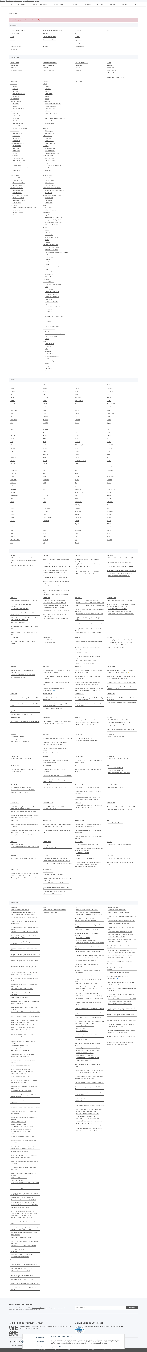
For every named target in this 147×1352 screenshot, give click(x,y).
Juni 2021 (77, 765)
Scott (44, 505)
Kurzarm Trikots (17, 178)
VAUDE (77, 533)
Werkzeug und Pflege (49, 361)
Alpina (77, 388)
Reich (44, 489)
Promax (45, 486)
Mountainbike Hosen (18, 133)
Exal (108, 426)
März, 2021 (14, 785)
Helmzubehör (16, 118)
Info (76, 907)
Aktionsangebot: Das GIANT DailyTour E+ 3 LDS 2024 (56, 683)
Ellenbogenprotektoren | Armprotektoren (24, 207)
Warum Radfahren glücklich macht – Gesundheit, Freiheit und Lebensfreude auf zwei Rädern (89, 689)
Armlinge (15, 86)
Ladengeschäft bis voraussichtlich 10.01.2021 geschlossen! (88, 792)
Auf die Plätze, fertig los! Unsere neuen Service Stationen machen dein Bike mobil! (24, 807)
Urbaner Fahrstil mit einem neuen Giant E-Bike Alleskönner (88, 837)
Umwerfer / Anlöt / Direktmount (54, 316)
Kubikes (45, 451)
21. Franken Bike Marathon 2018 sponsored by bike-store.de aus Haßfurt (56, 847)
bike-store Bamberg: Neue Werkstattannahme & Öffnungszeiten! (88, 677)
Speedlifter (110, 511)
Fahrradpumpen (47, 163)
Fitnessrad (78, 70)
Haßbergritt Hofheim (81, 652)
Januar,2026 (78, 597)
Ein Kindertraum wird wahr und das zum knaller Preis (56, 831)
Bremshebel (48, 121)
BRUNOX (45, 404)
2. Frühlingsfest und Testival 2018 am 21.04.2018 (25, 846)
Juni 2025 (109, 637)
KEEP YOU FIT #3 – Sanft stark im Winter (54, 602)
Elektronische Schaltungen (52, 306)
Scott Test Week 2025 (49, 642)
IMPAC (109, 442)
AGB (76, 33)
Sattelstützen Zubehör (51, 301)
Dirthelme (15, 113)
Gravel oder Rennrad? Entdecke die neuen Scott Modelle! (88, 642)
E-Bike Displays (49, 141)
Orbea (44, 476)
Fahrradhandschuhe (16, 101)
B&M (76, 394)
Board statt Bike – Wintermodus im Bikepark (56, 610)
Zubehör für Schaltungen (52, 326)
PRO (76, 483)
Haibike (77, 435)
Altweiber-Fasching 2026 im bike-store (54, 607)
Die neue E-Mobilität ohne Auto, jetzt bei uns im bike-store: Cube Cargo (56, 807)
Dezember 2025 (111, 597)
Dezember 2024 (47, 693)
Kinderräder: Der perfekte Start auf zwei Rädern (57, 566)
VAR (12, 533)
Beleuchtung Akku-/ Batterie (53, 103)
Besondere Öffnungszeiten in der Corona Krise (89, 805)
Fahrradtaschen (49, 343)
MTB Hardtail (14, 65)
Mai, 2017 (13, 856)
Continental (110, 413)
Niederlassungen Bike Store (18, 30)
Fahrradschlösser (48, 175)
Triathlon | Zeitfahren (49, 70)
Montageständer (49, 366)
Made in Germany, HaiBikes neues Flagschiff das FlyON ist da (24, 825)
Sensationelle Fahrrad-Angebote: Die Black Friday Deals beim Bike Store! (89, 698)
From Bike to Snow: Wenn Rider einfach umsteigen (89, 624)
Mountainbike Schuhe (19, 160)
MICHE (109, 460)
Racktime (13, 489)
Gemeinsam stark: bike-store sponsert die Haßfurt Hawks (25, 705)
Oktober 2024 (111, 693)
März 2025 (78, 666)
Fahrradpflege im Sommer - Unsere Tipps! (120, 640)
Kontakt (13, 40)
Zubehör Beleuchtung (51, 113)
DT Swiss (45, 419)
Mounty (77, 467)
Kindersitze (48, 232)
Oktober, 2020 (15, 802)
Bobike (45, 400)
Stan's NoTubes (47, 517)
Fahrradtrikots (15, 175)
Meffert (45, 460)
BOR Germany (79, 400)
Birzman (13, 400)
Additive (13, 388)
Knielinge (15, 91)
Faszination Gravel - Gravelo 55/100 (21, 758)
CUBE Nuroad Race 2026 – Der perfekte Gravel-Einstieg (24, 642)
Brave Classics (15, 404)
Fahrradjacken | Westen (17, 143)
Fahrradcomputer (50, 148)
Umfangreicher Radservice (18, 677)
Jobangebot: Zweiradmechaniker (52, 708)
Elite (12, 423)
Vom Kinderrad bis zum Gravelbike (53, 753)
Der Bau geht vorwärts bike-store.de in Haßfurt (24, 878)
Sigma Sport (46, 508)
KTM (12, 451)
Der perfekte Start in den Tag (19, 619)
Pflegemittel (48, 368)
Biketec (109, 397)
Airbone (45, 388)
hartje (12, 438)
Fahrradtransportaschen (52, 356)
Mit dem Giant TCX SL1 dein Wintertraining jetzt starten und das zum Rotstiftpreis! (88, 825)
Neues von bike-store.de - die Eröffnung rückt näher (120, 863)
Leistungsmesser (49, 150)
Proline (109, 483)
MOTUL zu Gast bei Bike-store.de (85, 725)
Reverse (13, 492)
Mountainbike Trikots (19, 183)
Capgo (44, 410)
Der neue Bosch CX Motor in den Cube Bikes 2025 (122, 702)
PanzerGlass (110, 476)
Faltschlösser (48, 178)
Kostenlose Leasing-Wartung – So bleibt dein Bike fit (25, 698)
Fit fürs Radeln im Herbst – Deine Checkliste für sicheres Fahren (88, 705)
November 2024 (79, 693)
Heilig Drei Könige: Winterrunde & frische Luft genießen (88, 629)
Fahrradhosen (15, 131)
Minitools (47, 363)
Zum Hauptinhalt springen (7, 1)
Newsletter (46, 46)
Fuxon (12, 432)
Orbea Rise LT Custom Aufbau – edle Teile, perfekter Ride (55, 615)
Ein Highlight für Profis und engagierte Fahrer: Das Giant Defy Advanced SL (57, 705)
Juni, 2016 (45, 856)
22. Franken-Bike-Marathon (115, 823)
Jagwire (45, 445)
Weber (77, 536)
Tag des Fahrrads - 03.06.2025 (116, 647)
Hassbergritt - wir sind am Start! (20, 739)
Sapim (44, 502)
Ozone (77, 476)
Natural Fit (14, 470)
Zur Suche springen (21, 1)
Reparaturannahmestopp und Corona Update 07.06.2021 (88, 770)
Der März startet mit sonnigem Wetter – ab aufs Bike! (24, 627)
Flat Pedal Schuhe (18, 158)
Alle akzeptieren (39, 1337)
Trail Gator (14, 527)
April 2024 (46, 734)
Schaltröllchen (49, 324)
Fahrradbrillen (15, 98)
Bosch (109, 400)
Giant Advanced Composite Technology (87, 844)
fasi (12, 429)
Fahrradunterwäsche (16, 188)
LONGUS (45, 454)
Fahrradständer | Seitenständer (52, 188)
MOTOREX (13, 467)
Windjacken (16, 153)
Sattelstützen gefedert (51, 294)
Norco (44, 473)
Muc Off (109, 467)
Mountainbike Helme (18, 123)
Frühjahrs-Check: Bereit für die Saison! (54, 600)
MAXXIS (13, 460)
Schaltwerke (48, 309)
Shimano (109, 505)
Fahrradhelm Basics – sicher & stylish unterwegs (57, 618)
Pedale (47, 98)
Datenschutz (62, 1346)
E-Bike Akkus (48, 138)
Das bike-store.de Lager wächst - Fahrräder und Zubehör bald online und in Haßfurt (24, 874)
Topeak (77, 524)
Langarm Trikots (17, 180)
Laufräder (45, 227)
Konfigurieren (40, 1341)
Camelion (109, 407)
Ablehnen (40, 1346)
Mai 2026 (77, 555)
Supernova (46, 520)
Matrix (77, 457)
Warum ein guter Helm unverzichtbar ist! (23, 675)
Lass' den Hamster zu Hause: (116, 787)
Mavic (108, 457)
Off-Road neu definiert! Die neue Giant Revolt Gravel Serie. (88, 831)
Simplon (77, 508)
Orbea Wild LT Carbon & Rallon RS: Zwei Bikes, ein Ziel (57, 560)
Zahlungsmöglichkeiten (49, 36)
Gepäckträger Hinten (51, 215)
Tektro (12, 524)
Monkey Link (110, 464)
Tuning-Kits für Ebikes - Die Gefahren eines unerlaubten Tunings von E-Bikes (55, 743)
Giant (108, 432)
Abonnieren (132, 1307)
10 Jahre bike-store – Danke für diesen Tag (88, 564)
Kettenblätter (48, 93)
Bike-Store (78, 397)
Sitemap (77, 36)
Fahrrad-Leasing (15, 33)
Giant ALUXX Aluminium (82, 852)
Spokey (13, 514)
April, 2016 (78, 856)
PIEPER (77, 479)
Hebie (44, 438)
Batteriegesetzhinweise (81, 43)
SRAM (12, 517)
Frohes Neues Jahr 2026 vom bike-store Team (88, 632)
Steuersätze (46, 331)
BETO (12, 397)
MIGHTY (45, 464)
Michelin (13, 464)
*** (44, 385)
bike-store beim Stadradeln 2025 (85, 663)
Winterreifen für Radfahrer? (116, 736)
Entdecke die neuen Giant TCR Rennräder (87, 722)
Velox (108, 533)
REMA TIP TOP (111, 489)
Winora (109, 536)
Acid (108, 385)
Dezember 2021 (15, 765)
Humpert (77, 442)
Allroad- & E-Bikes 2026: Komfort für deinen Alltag (90, 602)
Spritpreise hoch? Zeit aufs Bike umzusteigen (120, 566)
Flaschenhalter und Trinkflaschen (52, 195)
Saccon (109, 498)
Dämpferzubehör (50, 133)
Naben (47, 240)
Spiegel (47, 264)
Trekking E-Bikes (111, 70)
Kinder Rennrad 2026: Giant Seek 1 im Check (24, 600)
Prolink (12, 486)
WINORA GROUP (15, 539)
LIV (11, 454)
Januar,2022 (110, 756)
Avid (12, 394)
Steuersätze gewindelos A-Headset (55, 334)
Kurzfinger (16, 103)
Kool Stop (109, 448)
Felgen (47, 230)
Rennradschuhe (17, 163)
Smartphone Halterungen (52, 153)
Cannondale (14, 410)
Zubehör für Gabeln (50, 210)
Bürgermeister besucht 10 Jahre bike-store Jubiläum (87, 560)
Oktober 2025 (14, 637)
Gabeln (45, 205)
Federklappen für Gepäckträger (54, 222)
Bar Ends (47, 259)
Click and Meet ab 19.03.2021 (19, 792)
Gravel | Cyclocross (48, 65)
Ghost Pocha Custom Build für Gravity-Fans (55, 594)
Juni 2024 (109, 717)
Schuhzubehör (17, 165)
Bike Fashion (46, 397)
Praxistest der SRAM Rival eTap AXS (118, 758)
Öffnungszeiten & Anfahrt (18, 43)
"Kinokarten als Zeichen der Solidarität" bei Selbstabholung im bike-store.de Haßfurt (87, 798)
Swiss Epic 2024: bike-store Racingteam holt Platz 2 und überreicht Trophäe (89, 671)
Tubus (12, 530)
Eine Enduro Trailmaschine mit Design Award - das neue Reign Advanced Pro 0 (25, 831)
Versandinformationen (49, 40)
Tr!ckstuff (109, 524)
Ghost (76, 432)
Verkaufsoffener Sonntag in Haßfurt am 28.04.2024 (57, 738)
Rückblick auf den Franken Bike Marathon (120, 844)
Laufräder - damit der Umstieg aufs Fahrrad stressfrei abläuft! (23, 770)
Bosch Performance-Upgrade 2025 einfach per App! (88, 657)
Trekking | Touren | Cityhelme (21, 128)
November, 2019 (79, 820)
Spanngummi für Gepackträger (54, 220)
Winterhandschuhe (18, 108)
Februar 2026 (46, 597)
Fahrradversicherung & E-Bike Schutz (53, 30)
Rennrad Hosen (17, 138)
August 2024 (46, 717)
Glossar (45, 907)
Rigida (109, 492)
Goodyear (13, 435)
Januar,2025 (14, 693)
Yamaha (109, 539)
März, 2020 (78, 802)
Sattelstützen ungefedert (52, 291)
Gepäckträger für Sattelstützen (53, 217)
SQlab (44, 514)
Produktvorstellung (112, 907)
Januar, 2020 (14, 820)
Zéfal (12, 543)
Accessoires (14, 84)
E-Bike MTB (110, 65)
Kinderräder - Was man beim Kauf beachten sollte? (57, 775)
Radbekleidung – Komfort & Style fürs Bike (120, 642)
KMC (76, 448)
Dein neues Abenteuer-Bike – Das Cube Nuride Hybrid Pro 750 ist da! (120, 687)
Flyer (76, 429)
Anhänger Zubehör (50, 160)
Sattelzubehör (49, 289)
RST (44, 498)
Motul (44, 467)
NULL (76, 473)
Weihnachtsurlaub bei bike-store (117, 608)
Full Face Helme (17, 116)
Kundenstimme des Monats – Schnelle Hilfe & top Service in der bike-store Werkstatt (121, 677)
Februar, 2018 (47, 841)
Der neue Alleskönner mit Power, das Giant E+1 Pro (121, 807)
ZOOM (77, 543)
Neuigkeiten (14, 907)
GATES (44, 432)
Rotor (12, 498)
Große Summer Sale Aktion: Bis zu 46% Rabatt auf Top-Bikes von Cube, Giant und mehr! (57, 722)
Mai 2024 (13, 734)
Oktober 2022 (14, 756)
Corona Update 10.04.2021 (115, 770)
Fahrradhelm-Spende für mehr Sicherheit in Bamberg (119, 563)
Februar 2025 (111, 666)
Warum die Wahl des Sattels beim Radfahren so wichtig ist (120, 730)
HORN (44, 442)
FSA (108, 429)
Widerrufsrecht (79, 46)
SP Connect (78, 511)
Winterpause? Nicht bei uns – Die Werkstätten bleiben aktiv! (24, 711)
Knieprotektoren (17, 210)
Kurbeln (47, 96)
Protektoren (14, 205)
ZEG (44, 543)
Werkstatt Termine (16, 46)
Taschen (45, 341)
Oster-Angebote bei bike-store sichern (119, 575)
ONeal (12, 476)
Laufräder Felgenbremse (52, 237)
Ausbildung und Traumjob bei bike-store (87, 720)
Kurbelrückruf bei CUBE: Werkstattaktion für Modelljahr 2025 (87, 648)
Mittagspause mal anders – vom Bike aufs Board (89, 613)
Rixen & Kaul (14, 495)
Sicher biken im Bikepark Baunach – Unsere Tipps (57, 863)
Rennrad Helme (17, 126)
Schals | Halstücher (18, 197)
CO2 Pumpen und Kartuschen (53, 165)
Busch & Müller (111, 404)
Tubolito (109, 527)
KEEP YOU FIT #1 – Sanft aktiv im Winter (87, 600)
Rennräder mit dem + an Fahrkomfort (54, 891)
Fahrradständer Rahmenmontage (54, 190)
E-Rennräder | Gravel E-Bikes (115, 77)
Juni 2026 (45, 555)
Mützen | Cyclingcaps (19, 93)
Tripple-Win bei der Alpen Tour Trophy (119, 722)
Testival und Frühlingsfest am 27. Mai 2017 (23, 858)
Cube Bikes (14, 419)
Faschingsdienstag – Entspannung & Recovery (56, 605)
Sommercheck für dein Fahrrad (117, 645)
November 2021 (47, 765)
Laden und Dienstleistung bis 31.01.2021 (55, 787)
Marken (45, 43)
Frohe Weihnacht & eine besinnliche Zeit (87, 787)
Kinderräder (79, 81)
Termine (12, 1260)
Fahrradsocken (15, 173)
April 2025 (46, 666)
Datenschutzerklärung (38, 1308)
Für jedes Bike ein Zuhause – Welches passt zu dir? (121, 682)
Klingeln (47, 262)
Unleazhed (78, 530)
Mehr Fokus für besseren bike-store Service (23, 560)
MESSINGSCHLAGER (80, 460)
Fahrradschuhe (15, 155)
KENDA (13, 448)
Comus (12, 413)
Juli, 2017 (109, 841)
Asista (44, 391)
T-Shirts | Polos (17, 202)
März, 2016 (110, 856)
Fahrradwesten (17, 145)
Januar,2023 (110, 734)
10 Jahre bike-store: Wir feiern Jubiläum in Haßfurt (121, 570)
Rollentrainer (46, 279)
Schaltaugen (48, 321)
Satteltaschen (49, 353)
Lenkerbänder (49, 257)
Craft (12, 416)
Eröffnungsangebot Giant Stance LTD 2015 (120, 858)
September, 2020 (48, 802)
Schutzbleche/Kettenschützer (53, 284)
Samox (12, 502)
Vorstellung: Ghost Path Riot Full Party (86, 660)
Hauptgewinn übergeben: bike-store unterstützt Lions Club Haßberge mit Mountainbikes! (88, 683)
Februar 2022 (79, 756)
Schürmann (78, 502)
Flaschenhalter (49, 197)
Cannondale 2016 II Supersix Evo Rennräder (55, 883)
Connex (45, 413)
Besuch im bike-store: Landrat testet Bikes (120, 573)
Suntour (109, 517)
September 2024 (15, 717)
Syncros (77, 520)
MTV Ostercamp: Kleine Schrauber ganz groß (88, 574)
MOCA (77, 464)
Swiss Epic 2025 (47, 640)
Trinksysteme (48, 202)
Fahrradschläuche (50, 272)
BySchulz (45, 407)
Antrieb (45, 84)
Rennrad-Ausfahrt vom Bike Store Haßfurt (55, 858)
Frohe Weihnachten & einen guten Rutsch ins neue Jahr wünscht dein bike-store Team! (121, 605)
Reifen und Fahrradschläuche (51, 267)
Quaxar (77, 486)
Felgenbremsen (49, 123)
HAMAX (109, 435)
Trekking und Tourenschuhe (21, 168)
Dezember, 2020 (79, 785)
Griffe (46, 254)
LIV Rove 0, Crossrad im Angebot (85, 858)
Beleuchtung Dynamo (51, 106)
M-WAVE (109, 454)
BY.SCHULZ (14, 407)
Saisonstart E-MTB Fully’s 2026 (19, 608)
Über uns (45, 33)
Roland (109, 495)
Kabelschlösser (49, 183)
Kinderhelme (16, 121)
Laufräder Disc (49, 235)
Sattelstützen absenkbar (52, 296)
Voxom (45, 536)
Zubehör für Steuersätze (52, 336)
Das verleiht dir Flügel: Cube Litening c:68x (23, 811)
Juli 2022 (45, 756)
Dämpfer (45, 128)
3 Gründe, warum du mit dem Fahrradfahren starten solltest (23, 614)
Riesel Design (79, 492)
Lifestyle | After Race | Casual (19, 195)
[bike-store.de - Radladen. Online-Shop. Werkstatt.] (11, 4)
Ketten (47, 91)
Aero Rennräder (48, 872)
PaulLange (13, 479)
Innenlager (48, 86)
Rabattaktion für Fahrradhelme (20, 741)
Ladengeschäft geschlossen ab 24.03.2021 (23, 790)
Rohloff (77, 495)
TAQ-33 (109, 520)
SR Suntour (110, 514)
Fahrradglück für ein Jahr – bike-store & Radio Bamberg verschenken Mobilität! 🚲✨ (120, 671)
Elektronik (45, 145)
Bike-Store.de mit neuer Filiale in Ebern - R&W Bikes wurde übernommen (56, 761)
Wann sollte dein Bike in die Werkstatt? (54, 586)
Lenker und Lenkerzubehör (50, 244)
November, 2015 (47, 869)
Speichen (47, 242)
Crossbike (77, 67)
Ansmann (110, 388)
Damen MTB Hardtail (16, 70)
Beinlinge (15, 89)
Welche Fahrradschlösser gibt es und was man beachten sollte (88, 761)
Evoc (76, 426)
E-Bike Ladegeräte (50, 143)
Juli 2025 (77, 637)
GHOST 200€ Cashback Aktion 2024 (118, 720)
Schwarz (13, 505)
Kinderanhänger (49, 158)
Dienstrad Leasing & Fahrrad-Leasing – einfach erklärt (56, 582)
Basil (108, 394)
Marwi (44, 457)
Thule (44, 524)
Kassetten (47, 89)
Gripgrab (45, 435)
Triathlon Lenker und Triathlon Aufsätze (56, 252)
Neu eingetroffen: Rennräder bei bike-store (120, 600)
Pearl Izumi (46, 479)
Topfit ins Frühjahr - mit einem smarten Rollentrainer (54, 770)
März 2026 (14, 597)
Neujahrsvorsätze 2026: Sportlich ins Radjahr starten (88, 618)
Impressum (54, 1346)
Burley (77, 404)
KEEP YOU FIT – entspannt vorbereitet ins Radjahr (90, 605)
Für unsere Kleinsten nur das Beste (86, 569)
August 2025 (46, 637)
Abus (76, 385)
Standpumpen (49, 173)
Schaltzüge (48, 319)
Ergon (108, 423)
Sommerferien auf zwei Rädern (20, 563)
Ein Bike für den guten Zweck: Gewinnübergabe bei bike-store (89, 610)
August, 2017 (78, 841)
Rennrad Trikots (17, 185)
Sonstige (45, 511)
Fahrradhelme (15, 111)
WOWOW (45, 539)
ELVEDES (45, 423)
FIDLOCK (45, 429)
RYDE (76, 498)
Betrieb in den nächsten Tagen (84, 807)
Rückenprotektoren (18, 212)
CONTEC (77, 413)
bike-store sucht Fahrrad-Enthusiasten (22, 558)
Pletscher (13, 483)
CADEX (77, 407)
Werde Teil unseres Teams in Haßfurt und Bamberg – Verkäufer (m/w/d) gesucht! (55, 571)
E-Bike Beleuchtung (50, 108)
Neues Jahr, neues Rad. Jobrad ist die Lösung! (24, 835)
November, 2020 (112, 785)
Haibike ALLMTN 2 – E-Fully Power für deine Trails (25, 617)
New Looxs (110, 470)
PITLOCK (109, 479)
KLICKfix (45, 448)
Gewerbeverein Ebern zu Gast (19, 736)
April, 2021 (110, 765)
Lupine (77, 454)
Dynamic (77, 419)
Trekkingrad (78, 65)
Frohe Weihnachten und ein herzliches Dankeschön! (54, 698)
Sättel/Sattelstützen (48, 282)
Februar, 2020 (111, 802)
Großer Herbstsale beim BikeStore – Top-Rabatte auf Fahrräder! (121, 698)
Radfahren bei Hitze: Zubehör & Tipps (22, 565)
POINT (44, 483)
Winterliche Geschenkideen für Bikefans (119, 611)
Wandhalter (48, 192)
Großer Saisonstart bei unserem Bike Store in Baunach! (56, 749)
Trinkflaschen (48, 200)
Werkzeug (47, 371)
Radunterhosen (17, 192)
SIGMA (12, 508)
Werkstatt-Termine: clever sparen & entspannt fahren (24, 633)
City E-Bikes (110, 75)
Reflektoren (16, 96)
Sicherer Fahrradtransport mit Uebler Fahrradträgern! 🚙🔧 (53, 689)
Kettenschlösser (49, 180)
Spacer (47, 339)
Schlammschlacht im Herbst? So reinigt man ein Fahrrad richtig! (56, 780)
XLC (76, 539)
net (76, 470)
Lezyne (77, 451)
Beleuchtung (46, 101)
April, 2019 (110, 820)
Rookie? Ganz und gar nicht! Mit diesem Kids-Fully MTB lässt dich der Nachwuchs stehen (25, 816)
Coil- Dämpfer (49, 131)
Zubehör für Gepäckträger (52, 225)
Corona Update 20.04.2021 (115, 768)
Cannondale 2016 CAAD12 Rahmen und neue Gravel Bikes (56, 888)
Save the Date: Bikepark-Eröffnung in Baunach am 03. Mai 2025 (57, 677)
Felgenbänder (49, 274)
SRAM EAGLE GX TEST (17, 844)
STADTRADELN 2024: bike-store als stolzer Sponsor (25, 721)
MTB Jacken (16, 148)
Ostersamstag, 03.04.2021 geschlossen (119, 773)
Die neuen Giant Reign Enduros (52, 894)
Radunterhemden (18, 190)
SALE (135, 4)
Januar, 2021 (46, 785)
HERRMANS (78, 438)
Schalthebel (48, 311)
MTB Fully (13, 67)
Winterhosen (16, 141)
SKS (108, 508)
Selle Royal (78, 505)
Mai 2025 (13, 666)
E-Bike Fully (110, 67)
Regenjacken (16, 150)
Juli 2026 (13, 555)
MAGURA (13, 457)
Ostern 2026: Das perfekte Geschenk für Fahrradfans (22, 605)
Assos (76, 391)
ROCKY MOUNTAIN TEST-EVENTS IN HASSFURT (56, 861)
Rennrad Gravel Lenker (51, 249)
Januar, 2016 (14, 869)
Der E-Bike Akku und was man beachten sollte (121, 809)
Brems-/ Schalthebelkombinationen (55, 118)
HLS (108, 438)
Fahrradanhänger (48, 155)
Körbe (46, 348)
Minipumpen (48, 170)
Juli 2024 (77, 717)
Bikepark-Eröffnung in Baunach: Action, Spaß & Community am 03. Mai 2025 (56, 671)
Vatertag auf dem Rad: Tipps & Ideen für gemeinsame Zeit (22, 671)
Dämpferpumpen (50, 168)
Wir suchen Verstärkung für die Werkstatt (87, 571)
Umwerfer (48, 314)
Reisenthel (78, 489)
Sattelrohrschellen (50, 299)
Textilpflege (14, 215)
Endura (77, 423)
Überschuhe (16, 170)
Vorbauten (46, 358)
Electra (109, 419)
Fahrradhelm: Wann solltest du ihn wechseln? (56, 564)
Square (77, 514)
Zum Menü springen (33, 1)
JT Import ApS (79, 445)
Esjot (44, 426)
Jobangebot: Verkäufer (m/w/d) (52, 575)
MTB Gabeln (48, 207)
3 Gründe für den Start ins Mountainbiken (55, 577)
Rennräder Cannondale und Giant (53, 874)
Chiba (108, 410)
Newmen (13, 473)
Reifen (46, 269)
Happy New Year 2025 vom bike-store (21, 714)
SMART (13, 511)
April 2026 (110, 555)
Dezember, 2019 (47, 820)
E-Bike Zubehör (47, 136)
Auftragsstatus (15, 49)
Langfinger (16, 106)
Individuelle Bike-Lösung (83, 566)
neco (44, 470)
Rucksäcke (48, 351)
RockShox (45, 495)
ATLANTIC (110, 391)
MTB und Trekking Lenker (52, 247)
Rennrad (45, 67)
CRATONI (45, 416)
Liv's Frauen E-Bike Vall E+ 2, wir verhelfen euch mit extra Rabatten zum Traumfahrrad (57, 825)
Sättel (46, 287)
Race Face (110, 486)
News (12, 36)
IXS (11, 445)
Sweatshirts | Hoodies (19, 200)
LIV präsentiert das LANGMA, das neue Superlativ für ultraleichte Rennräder (89, 849)
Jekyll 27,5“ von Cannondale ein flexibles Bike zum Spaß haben (57, 879)
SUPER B (13, 520)
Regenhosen (16, 136)
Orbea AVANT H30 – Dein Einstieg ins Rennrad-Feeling (56, 591)
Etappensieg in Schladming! (116, 725)
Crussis (77, 416)
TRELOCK (45, 527)
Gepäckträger (46, 212)
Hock (12, 442)
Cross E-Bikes (111, 72)
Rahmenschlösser (50, 185)
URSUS (109, 530)
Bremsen (45, 116)
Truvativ (77, 527)
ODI (108, 473)
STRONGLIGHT (79, 517)
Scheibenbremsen (50, 126)
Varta (44, 533)
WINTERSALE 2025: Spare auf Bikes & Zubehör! (121, 613)
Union (44, 530)
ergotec (13, 426)
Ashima (13, 391)
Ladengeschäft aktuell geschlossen (21, 787)
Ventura (13, 536)
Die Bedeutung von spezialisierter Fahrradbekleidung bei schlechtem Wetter (87, 739)
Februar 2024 (79, 734)
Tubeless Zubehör (50, 277)
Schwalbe (110, 502)
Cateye (77, 410)
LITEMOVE (110, 451)
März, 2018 (14, 841)
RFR (44, 492)
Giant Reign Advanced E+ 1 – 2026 (21, 622)
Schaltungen (46, 304)
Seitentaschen (49, 346)
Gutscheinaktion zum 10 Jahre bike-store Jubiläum (122, 558)
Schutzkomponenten (49, 329)
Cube (108, 416)
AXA (44, 394)
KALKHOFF (110, 445)
